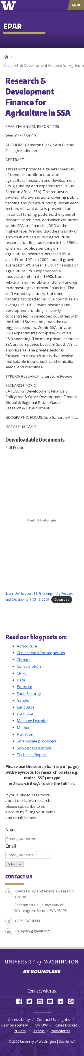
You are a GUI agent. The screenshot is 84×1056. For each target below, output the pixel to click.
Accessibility (19, 1019)
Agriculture (27, 646)
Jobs (66, 1019)
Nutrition (25, 734)
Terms (39, 1030)
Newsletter (60, 1030)
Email (10, 846)
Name (11, 830)
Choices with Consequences (41, 652)
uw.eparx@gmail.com (32, 931)
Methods (24, 727)
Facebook (21, 1000)
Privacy (20, 1030)
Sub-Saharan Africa (34, 747)
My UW (41, 1025)
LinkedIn (62, 1000)
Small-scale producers (36, 741)
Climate (23, 659)
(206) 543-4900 (27, 920)
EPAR (6, 55)
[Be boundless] (42, 972)
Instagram (41, 1000)
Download (61, 599)
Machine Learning (33, 720)
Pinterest (72, 1000)
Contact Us (46, 1019)
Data (21, 680)
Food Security (29, 693)
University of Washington (9, 5)
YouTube (51, 1000)
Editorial (24, 686)
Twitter (31, 1000)
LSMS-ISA (25, 714)
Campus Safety (14, 1025)
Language (25, 707)
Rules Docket (65, 1025)
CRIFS (21, 673)
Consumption (29, 666)
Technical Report (32, 754)
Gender (23, 700)
